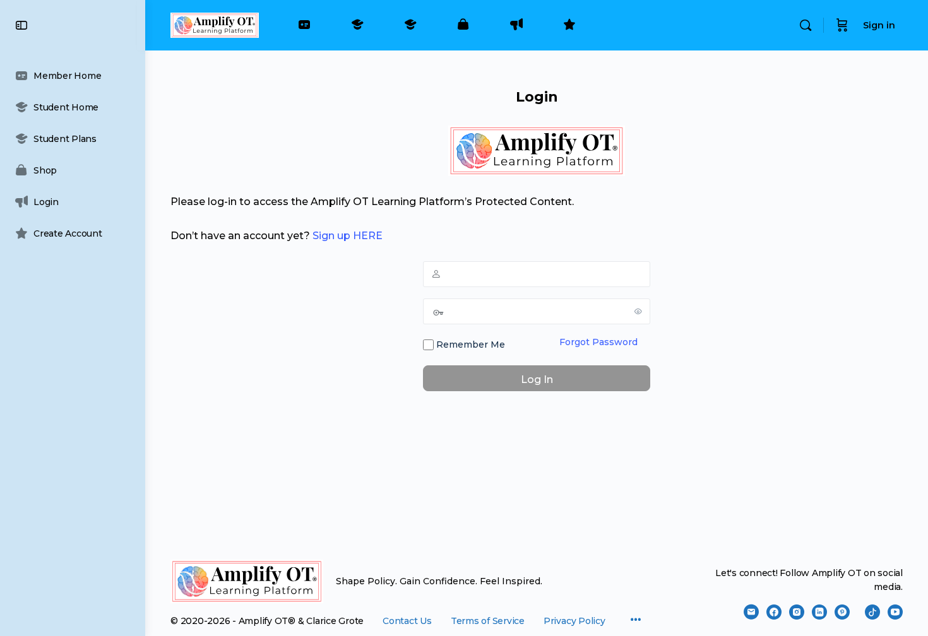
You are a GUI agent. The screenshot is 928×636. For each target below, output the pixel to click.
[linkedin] (819, 612)
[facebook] (774, 612)
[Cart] (842, 25)
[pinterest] (842, 612)
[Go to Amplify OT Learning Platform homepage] (214, 24)
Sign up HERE (347, 236)
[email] (751, 612)
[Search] (805, 25)
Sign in (879, 25)
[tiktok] (872, 612)
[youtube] (895, 612)
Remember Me (469, 344)
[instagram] (796, 612)
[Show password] (638, 311)
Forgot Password (598, 342)
